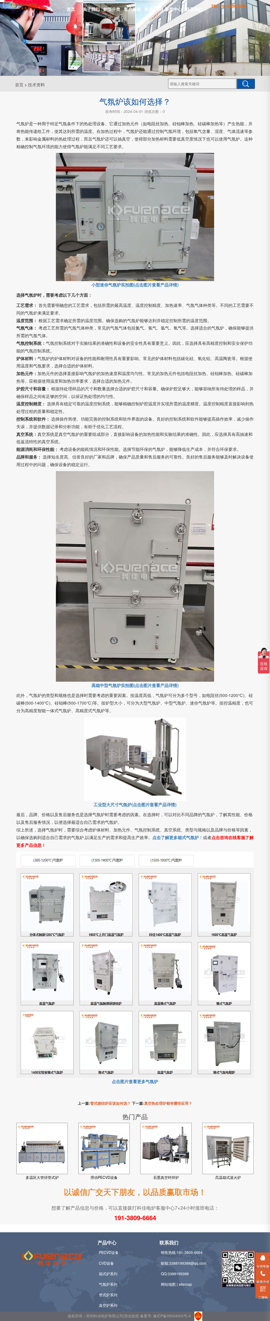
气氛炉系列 (108, 1284)
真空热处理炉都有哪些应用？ (168, 1103)
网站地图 (168, 1284)
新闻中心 (173, 9)
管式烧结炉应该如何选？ (110, 1103)
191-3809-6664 (135, 1217)
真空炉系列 (108, 1305)
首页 (71, 9)
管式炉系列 (108, 1294)
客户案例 (132, 9)
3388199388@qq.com (187, 1263)
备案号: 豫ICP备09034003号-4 (165, 1315)
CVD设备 (106, 1263)
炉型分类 (111, 9)
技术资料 (152, 9)
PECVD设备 (109, 1252)
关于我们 (91, 9)
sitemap (185, 1284)
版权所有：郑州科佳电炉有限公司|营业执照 (104, 1315)
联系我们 (194, 9)
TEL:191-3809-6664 (228, 6)
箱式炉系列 (108, 1273)
